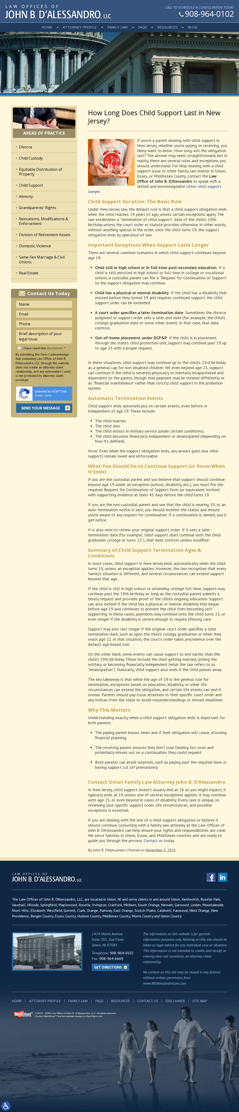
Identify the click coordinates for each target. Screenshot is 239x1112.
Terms (48, 395)
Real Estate (28, 273)
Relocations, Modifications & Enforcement (43, 221)
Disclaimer (175, 1001)
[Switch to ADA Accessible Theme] (6, 1106)
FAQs (142, 27)
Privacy (39, 395)
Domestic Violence (35, 245)
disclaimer (55, 348)
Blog (192, 27)
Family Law (117, 27)
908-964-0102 (209, 14)
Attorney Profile (80, 27)
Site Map (199, 1001)
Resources (167, 27)
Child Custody (31, 158)
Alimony (26, 196)
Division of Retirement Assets (44, 234)
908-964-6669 (111, 958)
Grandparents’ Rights (37, 207)
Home (47, 27)
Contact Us (147, 1001)
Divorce (25, 147)
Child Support (31, 185)
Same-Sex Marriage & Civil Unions (42, 260)
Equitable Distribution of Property (40, 172)
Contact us (153, 840)
